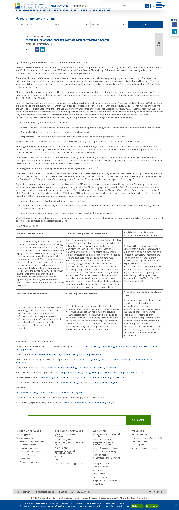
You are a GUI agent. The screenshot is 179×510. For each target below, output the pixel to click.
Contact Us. (142, 498)
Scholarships (60, 456)
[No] (175, 505)
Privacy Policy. (98, 498)
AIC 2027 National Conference (145, 448)
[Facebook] (154, 492)
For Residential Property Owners (30, 441)
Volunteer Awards (100, 477)
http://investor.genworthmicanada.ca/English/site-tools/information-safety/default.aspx (81, 377)
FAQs (57, 460)
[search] (132, 6)
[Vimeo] (150, 492)
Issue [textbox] (57, 24)
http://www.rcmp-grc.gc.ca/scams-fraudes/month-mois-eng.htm (87, 382)
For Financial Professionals (27, 448)
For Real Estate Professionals (28, 452)
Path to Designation (63, 440)
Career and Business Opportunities (69, 463)
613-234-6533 (83, 492)
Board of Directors (101, 455)
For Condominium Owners (27, 462)
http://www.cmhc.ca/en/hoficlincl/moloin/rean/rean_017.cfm (86, 402)
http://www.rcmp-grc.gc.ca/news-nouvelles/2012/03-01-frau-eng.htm (49, 392)
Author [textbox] (96, 24)
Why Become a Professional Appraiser (67, 435)
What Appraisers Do (24, 438)
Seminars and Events (141, 434)
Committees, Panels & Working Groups (106, 459)
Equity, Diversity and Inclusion (105, 448)
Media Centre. (127, 498)
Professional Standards (103, 440)
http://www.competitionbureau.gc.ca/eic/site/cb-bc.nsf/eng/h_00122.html (80, 367)
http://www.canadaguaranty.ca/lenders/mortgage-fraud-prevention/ (67, 354)
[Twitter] (158, 492)
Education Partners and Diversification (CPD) (65, 452)
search (138, 420)
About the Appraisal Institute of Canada (106, 435)
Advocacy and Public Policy (104, 451)
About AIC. (112, 498)
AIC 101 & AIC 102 (62, 448)
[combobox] (70, 24)
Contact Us (98, 484)
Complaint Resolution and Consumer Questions (104, 443)
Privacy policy (152, 506)
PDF (159, 45)
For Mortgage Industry (26, 445)
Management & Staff (102, 463)
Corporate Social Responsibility (106, 481)
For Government (23, 459)
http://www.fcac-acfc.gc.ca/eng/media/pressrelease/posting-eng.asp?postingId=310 (102, 372)
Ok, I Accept (137, 506)
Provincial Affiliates (59, 6)
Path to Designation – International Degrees (70, 443)
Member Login (78, 6)
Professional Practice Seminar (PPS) (147, 438)
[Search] (147, 6)
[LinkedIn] (161, 492)
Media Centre (99, 474)
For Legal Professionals (26, 455)
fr (153, 6)
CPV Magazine (138, 445)
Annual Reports (99, 470)
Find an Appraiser (23, 434)
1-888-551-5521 (66, 492)
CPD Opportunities (140, 441)
